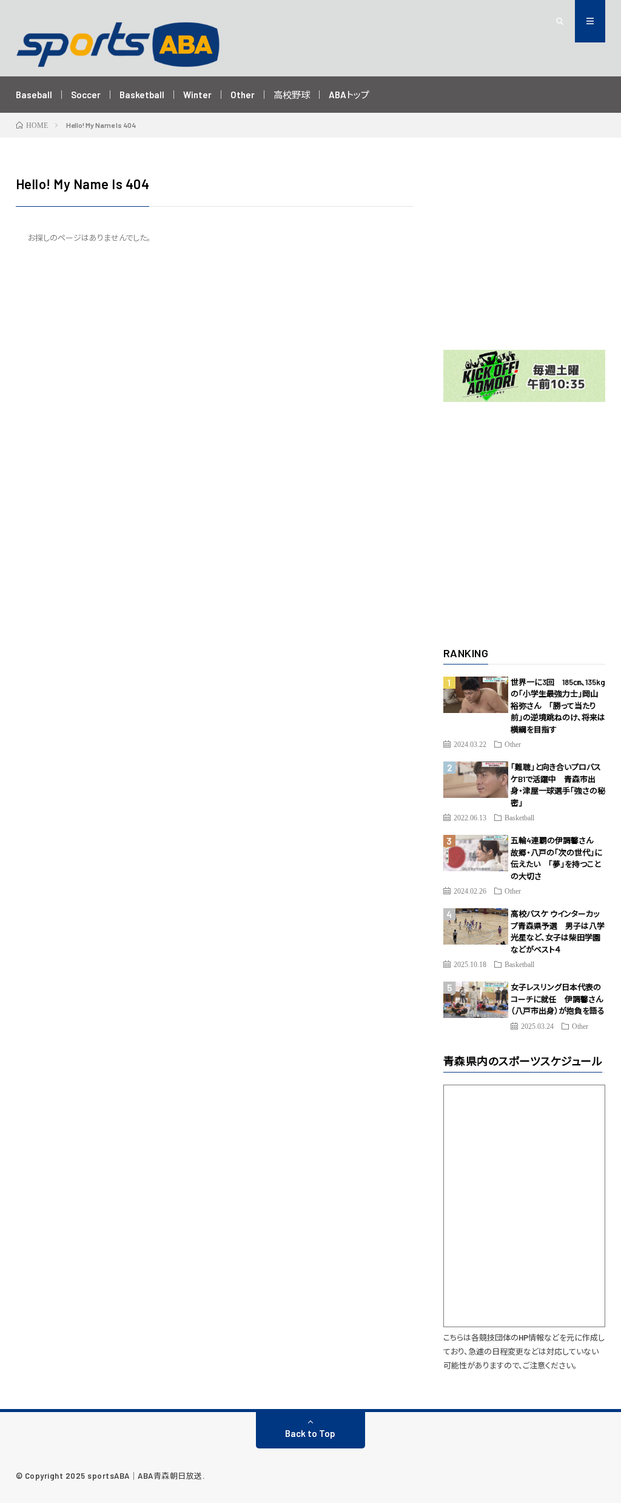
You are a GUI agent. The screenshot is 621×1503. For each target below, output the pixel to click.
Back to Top (310, 1433)
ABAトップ (349, 94)
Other (242, 94)
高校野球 (292, 94)
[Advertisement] (524, 250)
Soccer (86, 94)
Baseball (34, 94)
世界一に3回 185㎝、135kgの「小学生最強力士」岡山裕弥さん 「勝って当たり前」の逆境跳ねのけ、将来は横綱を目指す (558, 705)
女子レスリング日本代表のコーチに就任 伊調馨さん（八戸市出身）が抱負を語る (558, 999)
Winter (197, 94)
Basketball (141, 94)
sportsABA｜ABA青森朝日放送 (145, 1476)
